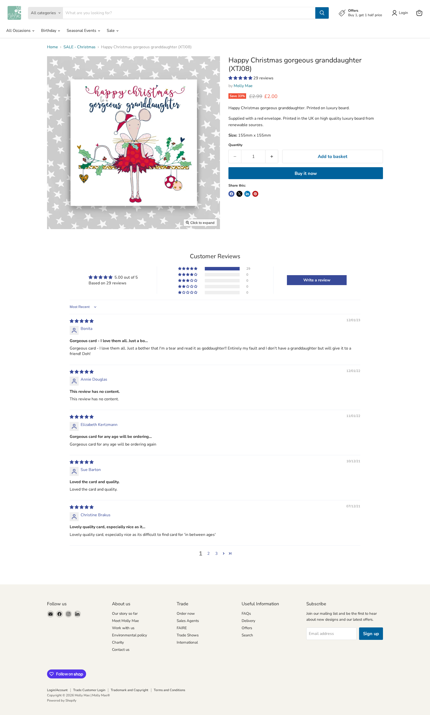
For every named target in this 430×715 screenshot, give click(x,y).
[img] (82, 321)
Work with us (123, 627)
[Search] (322, 13)
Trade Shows (188, 635)
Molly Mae (243, 86)
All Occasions (19, 30)
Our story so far (125, 613)
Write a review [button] (316, 280)
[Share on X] (239, 194)
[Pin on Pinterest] (255, 194)
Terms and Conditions (169, 690)
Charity (118, 642)
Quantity (235, 145)
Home (52, 47)
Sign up (371, 634)
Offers (247, 627)
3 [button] (216, 553)
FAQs (246, 613)
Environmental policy (129, 635)
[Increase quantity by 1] (272, 156)
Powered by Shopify (61, 700)
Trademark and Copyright (129, 690)
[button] (240, 78)
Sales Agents (188, 620)
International (187, 642)
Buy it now (306, 173)
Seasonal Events (82, 30)
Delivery (248, 620)
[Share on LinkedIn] (247, 194)
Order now (186, 613)
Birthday (49, 30)
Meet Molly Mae (125, 620)
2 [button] (208, 553)
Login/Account (57, 690)
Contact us (120, 649)
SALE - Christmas (79, 47)
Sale (111, 30)
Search (247, 635)
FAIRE (182, 627)
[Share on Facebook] (231, 194)
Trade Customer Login (89, 690)
